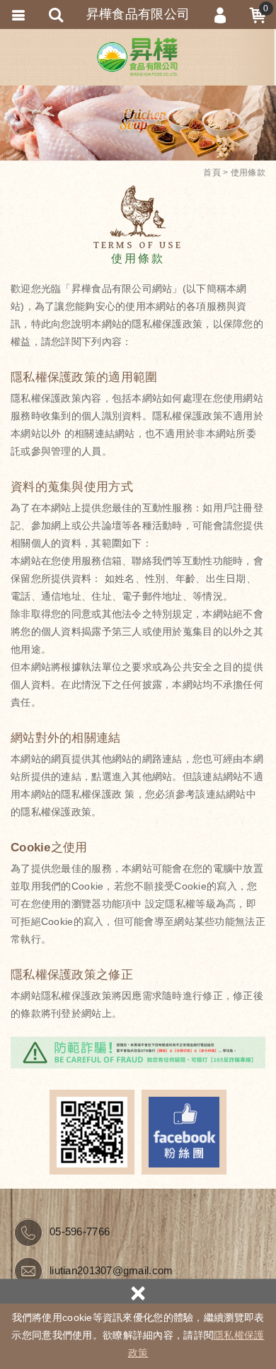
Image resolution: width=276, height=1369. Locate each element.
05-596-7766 (80, 1231)
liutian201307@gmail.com (111, 1270)
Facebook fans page (184, 1132)
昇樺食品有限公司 (138, 56)
